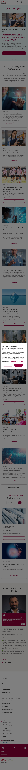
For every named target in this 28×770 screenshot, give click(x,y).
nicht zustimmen (17, 354)
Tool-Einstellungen (8, 365)
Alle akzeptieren (18, 365)
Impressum (21, 361)
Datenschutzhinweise (14, 361)
